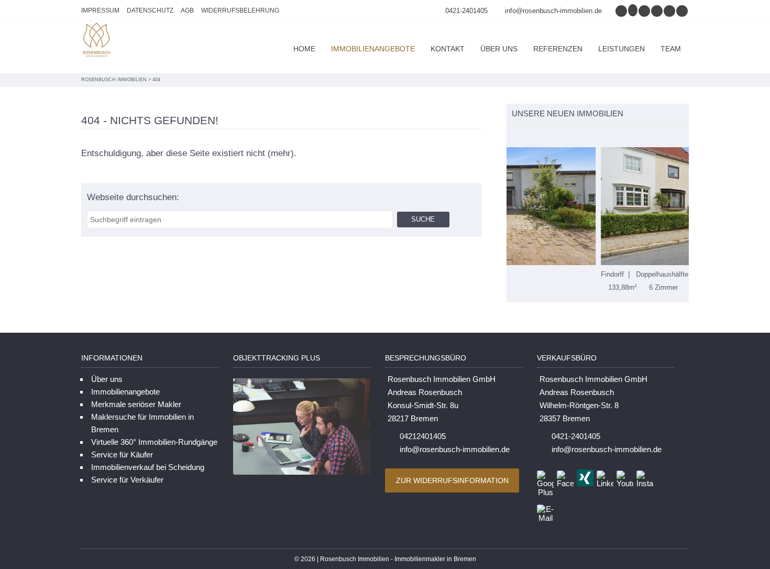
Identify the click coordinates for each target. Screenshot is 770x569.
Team (671, 49)
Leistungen (621, 49)
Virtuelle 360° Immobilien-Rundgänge (154, 441)
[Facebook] (645, 11)
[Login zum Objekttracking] (301, 474)
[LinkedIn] (670, 11)
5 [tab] (556, 136)
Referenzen (557, 49)
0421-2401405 (466, 11)
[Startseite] (97, 41)
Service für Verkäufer (127, 479)
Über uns (499, 49)
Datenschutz (150, 10)
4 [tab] (545, 136)
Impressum (100, 10)
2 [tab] (523, 136)
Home (304, 49)
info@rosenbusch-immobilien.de (553, 11)
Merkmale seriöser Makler (136, 404)
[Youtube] (682, 11)
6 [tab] (567, 136)
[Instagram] (621, 11)
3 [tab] (534, 136)
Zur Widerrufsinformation (452, 480)
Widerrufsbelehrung (240, 10)
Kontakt (448, 49)
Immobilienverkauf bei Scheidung (147, 467)
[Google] (633, 11)
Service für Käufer (122, 454)
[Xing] (657, 11)
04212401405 (423, 436)
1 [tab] (512, 136)
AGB (187, 10)
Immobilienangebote (373, 49)
